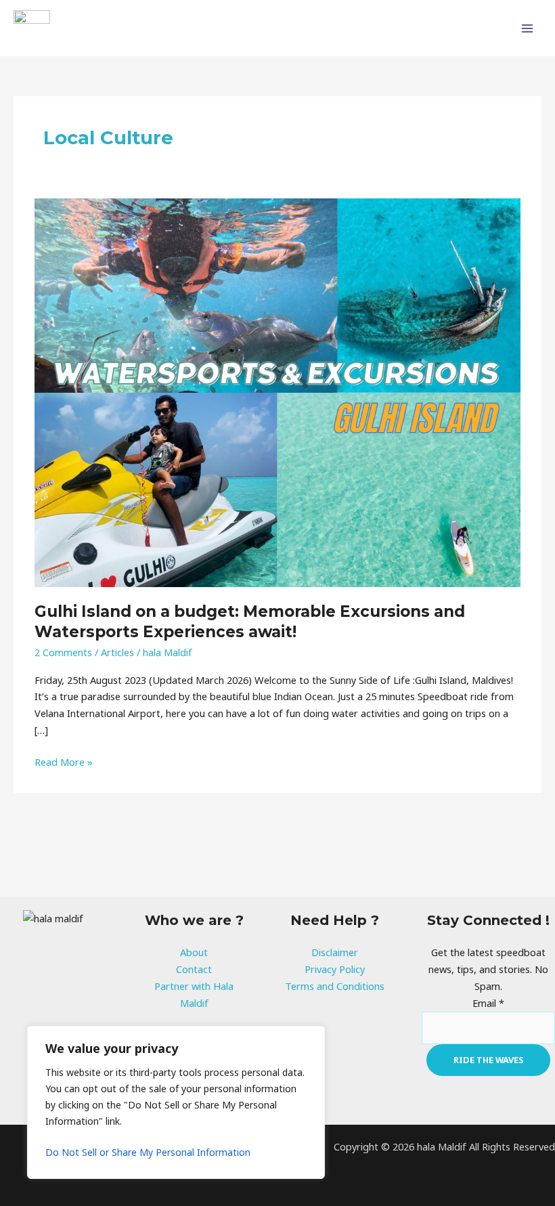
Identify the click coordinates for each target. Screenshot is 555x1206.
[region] (176, 1102)
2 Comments (63, 652)
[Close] (311, 1037)
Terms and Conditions (334, 986)
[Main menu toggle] (527, 28)
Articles (117, 652)
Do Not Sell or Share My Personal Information (147, 1152)
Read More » (64, 761)
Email (488, 1003)
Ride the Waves (488, 1060)
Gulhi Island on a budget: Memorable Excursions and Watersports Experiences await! (250, 621)
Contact (194, 969)
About (194, 952)
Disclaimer (334, 952)
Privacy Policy (335, 969)
